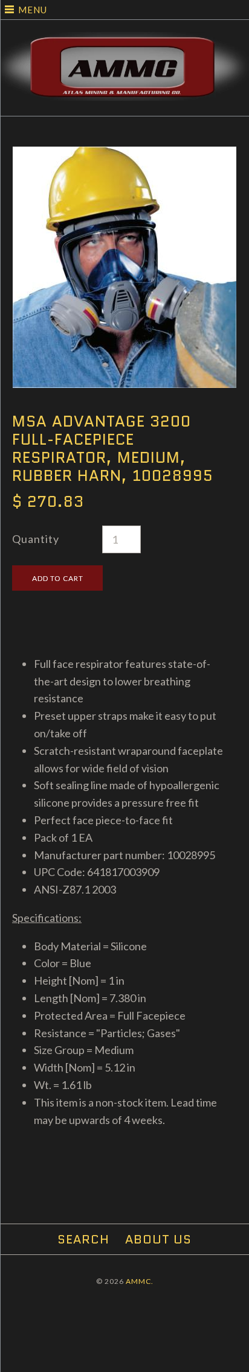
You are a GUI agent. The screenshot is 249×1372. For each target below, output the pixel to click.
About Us (158, 1239)
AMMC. (140, 1281)
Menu (32, 9)
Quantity (35, 538)
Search (83, 1239)
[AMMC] (124, 40)
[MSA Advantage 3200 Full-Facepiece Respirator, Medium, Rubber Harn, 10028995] (124, 155)
